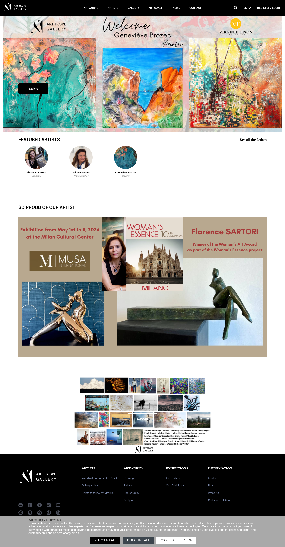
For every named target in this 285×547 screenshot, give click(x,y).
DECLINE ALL (139, 540)
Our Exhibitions (175, 485)
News (176, 7)
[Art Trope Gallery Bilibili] (58, 512)
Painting (129, 485)
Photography (131, 492)
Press (211, 485)
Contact (195, 7)
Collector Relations (219, 500)
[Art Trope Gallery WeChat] (39, 512)
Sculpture (129, 500)
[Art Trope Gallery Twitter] (39, 505)
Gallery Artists (90, 485)
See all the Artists (253, 140)
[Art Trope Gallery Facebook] (20, 505)
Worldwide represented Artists (100, 478)
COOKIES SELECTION (176, 540)
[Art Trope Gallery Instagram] (20, 512)
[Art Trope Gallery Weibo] (49, 512)
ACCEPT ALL (107, 540)
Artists (113, 7)
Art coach (156, 7)
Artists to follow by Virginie (98, 492)
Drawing (129, 478)
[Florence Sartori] (36, 157)
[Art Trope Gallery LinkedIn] (49, 505)
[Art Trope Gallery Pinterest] (30, 512)
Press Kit (213, 492)
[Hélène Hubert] (81, 157)
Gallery (133, 7)
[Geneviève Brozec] (126, 157)
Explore (33, 88)
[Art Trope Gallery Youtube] (58, 505)
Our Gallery (173, 478)
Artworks (91, 7)
